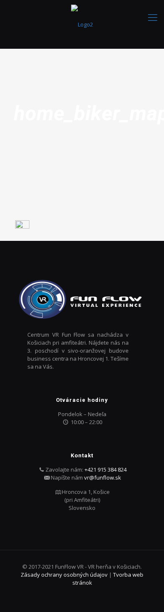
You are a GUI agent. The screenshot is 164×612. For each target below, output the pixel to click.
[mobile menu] (152, 17)
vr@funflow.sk (102, 477)
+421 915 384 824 (106, 469)
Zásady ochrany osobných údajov (65, 574)
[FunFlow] (82, 24)
